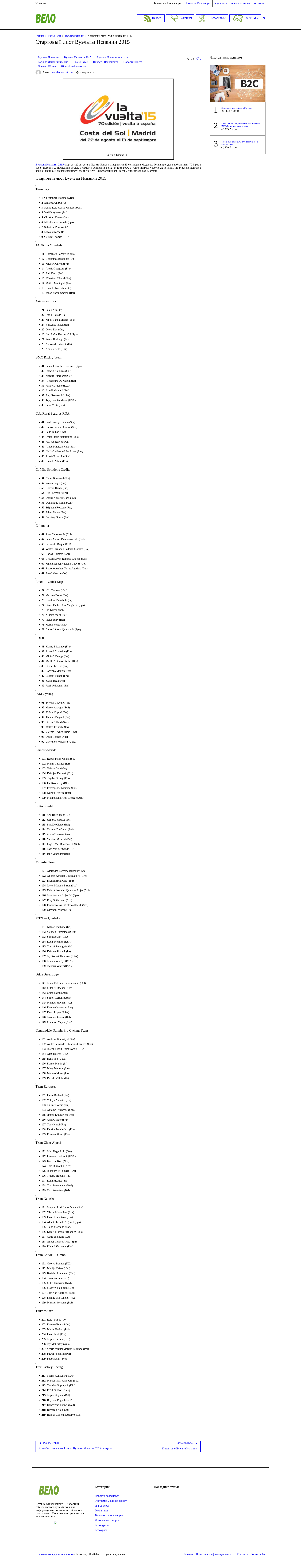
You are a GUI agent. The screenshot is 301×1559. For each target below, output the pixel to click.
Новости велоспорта (107, 1495)
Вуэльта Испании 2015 (77, 57)
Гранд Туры (54, 35)
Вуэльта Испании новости (112, 57)
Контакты (243, 1554)
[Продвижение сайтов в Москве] (237, 83)
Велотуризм (102, 1525)
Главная (40, 35)
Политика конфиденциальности (215, 1554)
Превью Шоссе (47, 66)
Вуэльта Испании (74, 35)
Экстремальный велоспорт (111, 1500)
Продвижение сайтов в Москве (236, 108)
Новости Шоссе (132, 61)
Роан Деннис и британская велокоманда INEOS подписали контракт (240, 125)
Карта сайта (258, 1554)
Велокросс (101, 1530)
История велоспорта (107, 1520)
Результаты (101, 1510)
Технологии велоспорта (109, 1515)
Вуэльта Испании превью (53, 61)
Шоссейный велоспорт (74, 66)
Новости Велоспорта (105, 61)
